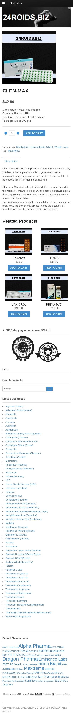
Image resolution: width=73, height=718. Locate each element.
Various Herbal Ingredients (18, 616)
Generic (18, 664)
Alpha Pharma (34, 646)
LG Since (19, 669)
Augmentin (10, 426)
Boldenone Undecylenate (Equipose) (23, 433)
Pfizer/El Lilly (48, 673)
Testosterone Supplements (18, 585)
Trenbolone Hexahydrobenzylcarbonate (24, 605)
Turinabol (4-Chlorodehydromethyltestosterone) (28, 612)
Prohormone (11, 546)
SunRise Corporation (45, 681)
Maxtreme (13, 150)
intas (64, 664)
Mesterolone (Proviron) (16, 500)
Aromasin (10, 422)
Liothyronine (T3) (13, 496)
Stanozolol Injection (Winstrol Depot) (23, 554)
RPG (56, 673)
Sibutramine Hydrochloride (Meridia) (23, 550)
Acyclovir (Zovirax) (14, 406)
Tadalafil (9, 566)
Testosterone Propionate (17, 581)
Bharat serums (29, 651)
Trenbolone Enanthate (16, 601)
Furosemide (11, 472)
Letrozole (10, 492)
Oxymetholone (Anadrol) (17, 538)
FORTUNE (7, 664)
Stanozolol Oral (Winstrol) (17, 558)
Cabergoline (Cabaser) (16, 437)
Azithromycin (11, 430)
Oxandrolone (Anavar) (16, 535)
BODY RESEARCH (12, 655)
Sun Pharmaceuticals (51, 676)
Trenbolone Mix (13, 608)
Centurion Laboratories (44, 655)
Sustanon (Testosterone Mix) (19, 562)
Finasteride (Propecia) (16, 465)
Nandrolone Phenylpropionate (20, 531)
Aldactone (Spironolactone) (18, 410)
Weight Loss (61, 147)
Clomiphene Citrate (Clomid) (19, 445)
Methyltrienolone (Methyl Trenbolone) (23, 519)
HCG (7, 480)
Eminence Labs (52, 659)
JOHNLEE (8, 668)
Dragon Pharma (20, 659)
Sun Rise (30, 680)
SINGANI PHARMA (29, 677)
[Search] (49, 389)
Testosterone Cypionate (16, 573)
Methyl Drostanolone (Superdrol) (21, 515)
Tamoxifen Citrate (13, 570)
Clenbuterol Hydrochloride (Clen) (34, 147)
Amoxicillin (10, 414)
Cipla (58, 654)
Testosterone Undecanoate (18, 593)
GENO (25, 664)
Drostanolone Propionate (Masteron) (23, 453)
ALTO (53, 647)
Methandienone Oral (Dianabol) (20, 503)
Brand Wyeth (28, 655)
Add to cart (34, 133)
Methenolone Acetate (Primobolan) (22, 507)
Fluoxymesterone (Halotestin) (19, 468)
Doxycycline (11, 449)
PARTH (38, 672)
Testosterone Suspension (17, 589)
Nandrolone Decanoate (16, 527)
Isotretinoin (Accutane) (16, 488)
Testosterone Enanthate (16, 577)
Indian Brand (49, 663)
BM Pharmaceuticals (51, 650)
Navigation (16, 3)
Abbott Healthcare (10, 647)
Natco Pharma (27, 673)
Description (11, 161)
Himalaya (33, 664)
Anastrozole (11, 418)
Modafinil (9, 523)
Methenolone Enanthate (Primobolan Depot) (26, 511)
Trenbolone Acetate (14, 597)
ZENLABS (7, 684)
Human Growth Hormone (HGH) (20, 484)
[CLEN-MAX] (36, 57)
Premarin (9, 542)
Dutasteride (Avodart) (15, 457)
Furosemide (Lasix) (14, 476)
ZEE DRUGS (61, 680)
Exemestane (11, 461)
